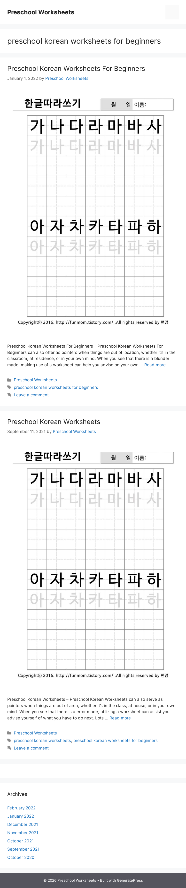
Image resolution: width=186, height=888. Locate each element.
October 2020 (20, 857)
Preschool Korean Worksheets (53, 422)
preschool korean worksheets (42, 740)
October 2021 (20, 841)
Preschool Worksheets (40, 12)
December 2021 (22, 824)
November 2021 (22, 832)
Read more (155, 364)
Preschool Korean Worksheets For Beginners (76, 69)
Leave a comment (31, 394)
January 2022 (20, 816)
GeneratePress (130, 880)
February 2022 (21, 808)
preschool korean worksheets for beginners (56, 387)
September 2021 (23, 849)
